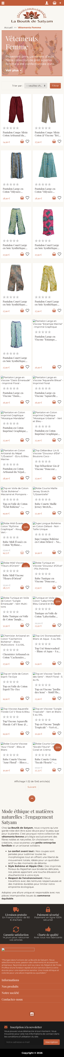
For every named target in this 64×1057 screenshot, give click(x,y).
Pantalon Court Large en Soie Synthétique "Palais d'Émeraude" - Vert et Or (15, 249)
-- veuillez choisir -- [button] (36, 85)
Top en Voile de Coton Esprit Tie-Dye (15, 688)
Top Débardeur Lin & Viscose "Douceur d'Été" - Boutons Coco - (47, 470)
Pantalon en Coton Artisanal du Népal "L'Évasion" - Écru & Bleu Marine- (14, 473)
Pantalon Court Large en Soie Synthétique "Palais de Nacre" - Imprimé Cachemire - (15, 306)
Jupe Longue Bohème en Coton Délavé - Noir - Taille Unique (48, 542)
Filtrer (55, 85)
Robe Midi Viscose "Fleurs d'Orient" (13, 576)
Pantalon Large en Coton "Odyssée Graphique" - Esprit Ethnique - (14, 193)
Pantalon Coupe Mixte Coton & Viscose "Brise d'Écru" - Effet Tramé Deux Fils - (48, 137)
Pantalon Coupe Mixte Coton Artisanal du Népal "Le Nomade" (15, 135)
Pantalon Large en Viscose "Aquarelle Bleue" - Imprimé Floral (45, 397)
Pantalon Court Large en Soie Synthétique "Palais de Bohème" (47, 248)
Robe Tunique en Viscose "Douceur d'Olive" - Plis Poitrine (47, 581)
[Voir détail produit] (22, 552)
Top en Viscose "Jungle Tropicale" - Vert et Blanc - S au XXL (47, 727)
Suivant (32, 786)
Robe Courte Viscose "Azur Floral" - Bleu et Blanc (15, 762)
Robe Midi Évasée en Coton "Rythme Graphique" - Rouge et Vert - (15, 546)
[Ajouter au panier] (22, 142)
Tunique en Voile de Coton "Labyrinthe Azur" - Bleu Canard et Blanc (48, 617)
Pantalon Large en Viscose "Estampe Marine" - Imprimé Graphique (46, 341)
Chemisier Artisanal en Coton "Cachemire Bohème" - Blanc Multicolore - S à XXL (16, 658)
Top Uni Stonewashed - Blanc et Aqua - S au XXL (47, 651)
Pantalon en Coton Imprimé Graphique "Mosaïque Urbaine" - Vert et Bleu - (47, 435)
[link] (32, 1014)
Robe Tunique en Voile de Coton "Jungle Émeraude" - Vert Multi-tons (15, 620)
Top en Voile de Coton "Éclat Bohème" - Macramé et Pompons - (15, 508)
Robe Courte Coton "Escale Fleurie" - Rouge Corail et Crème (48, 762)
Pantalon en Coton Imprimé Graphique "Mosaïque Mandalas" (15, 431)
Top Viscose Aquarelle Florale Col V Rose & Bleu (15, 724)
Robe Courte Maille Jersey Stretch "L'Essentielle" (46, 507)
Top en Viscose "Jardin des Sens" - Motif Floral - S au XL (48, 692)
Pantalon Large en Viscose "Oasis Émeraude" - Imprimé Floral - (15, 397)
